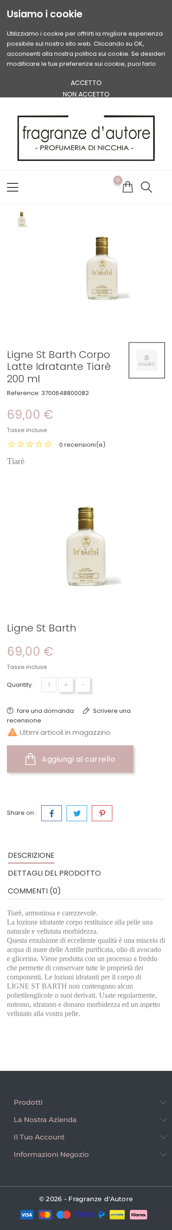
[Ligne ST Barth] (147, 360)
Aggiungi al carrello (78, 759)
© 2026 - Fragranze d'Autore (86, 1199)
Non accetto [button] (86, 94)
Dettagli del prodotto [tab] (54, 873)
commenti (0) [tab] (34, 891)
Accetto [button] (86, 82)
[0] (127, 186)
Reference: (23, 393)
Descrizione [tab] (31, 855)
